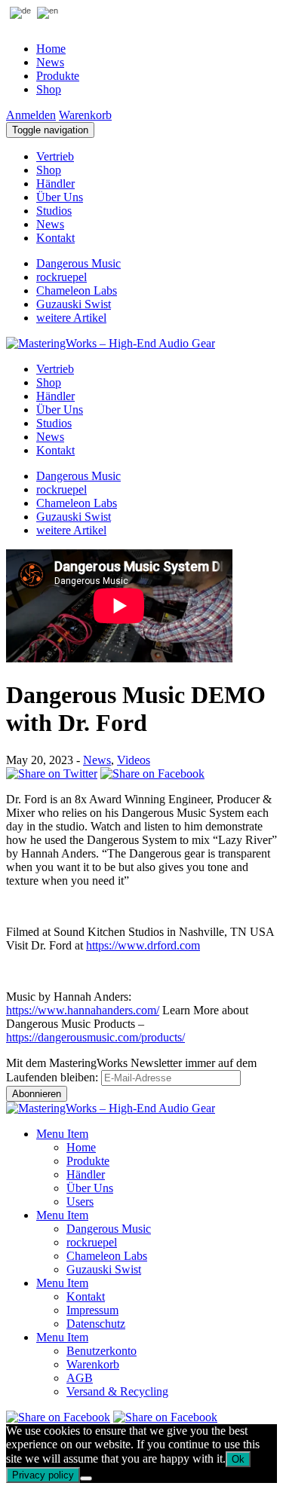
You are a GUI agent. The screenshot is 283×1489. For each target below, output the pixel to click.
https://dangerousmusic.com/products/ (95, 1037)
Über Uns (59, 197)
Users (80, 1201)
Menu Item (62, 1133)
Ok (238, 1459)
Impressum (92, 1310)
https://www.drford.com (143, 945)
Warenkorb (85, 115)
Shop (48, 89)
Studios (54, 210)
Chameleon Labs (76, 290)
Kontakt (55, 237)
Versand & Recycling (117, 1391)
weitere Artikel (71, 317)
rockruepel (61, 277)
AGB (79, 1377)
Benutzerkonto (101, 1350)
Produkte (57, 75)
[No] (86, 1478)
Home (51, 48)
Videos (133, 760)
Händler (55, 183)
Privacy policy (43, 1475)
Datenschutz (95, 1323)
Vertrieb (55, 156)
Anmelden (31, 115)
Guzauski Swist (73, 304)
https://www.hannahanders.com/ (82, 1010)
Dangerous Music (78, 263)
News (50, 62)
